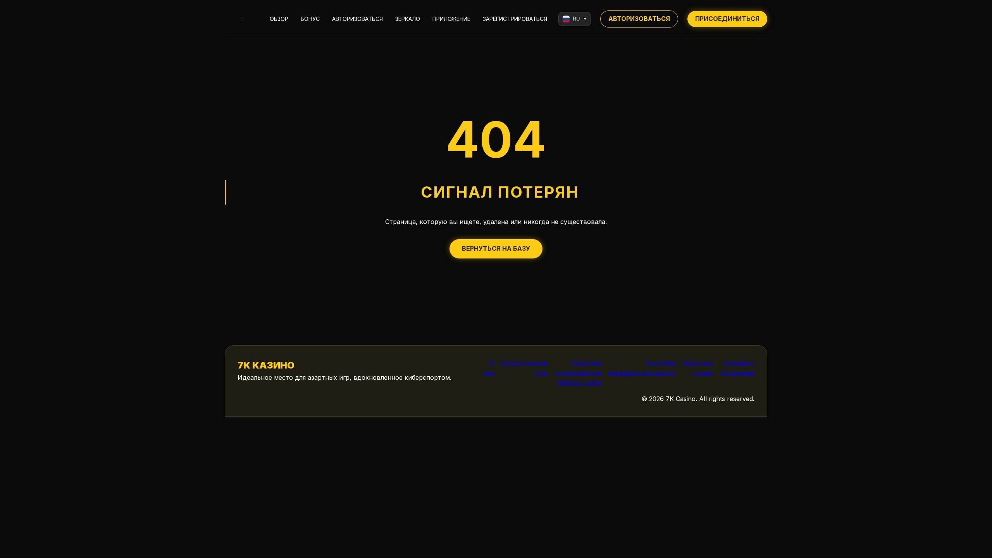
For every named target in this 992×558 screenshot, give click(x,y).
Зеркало (407, 19)
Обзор (279, 19)
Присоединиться (727, 18)
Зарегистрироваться (515, 19)
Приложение (451, 19)
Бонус (310, 19)
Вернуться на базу (496, 248)
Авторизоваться (357, 19)
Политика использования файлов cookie (578, 372)
